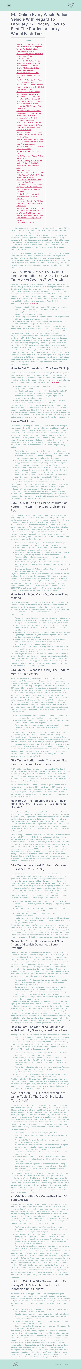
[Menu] (9, 5)
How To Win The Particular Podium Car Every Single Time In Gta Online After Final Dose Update (29, 141)
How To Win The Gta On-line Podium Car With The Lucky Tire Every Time (28, 106)
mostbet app (54, 382)
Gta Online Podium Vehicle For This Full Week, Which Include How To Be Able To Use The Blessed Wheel (29, 210)
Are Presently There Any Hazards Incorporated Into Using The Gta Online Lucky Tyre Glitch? (28, 113)
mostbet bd (33, 303)
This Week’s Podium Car (25, 222)
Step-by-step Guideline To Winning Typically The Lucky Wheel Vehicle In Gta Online (29, 203)
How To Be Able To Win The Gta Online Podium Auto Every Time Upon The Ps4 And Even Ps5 (28, 63)
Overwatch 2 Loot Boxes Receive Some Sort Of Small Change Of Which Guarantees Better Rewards (29, 99)
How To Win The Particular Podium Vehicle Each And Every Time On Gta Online (29, 217)
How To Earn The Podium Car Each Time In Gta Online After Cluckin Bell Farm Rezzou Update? (30, 87)
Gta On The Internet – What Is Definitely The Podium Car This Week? (28, 75)
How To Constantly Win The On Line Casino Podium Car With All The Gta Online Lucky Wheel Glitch (30, 175)
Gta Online (20, 199)
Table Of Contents (23, 170)
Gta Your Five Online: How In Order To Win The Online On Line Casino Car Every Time (29, 134)
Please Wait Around (23, 58)
